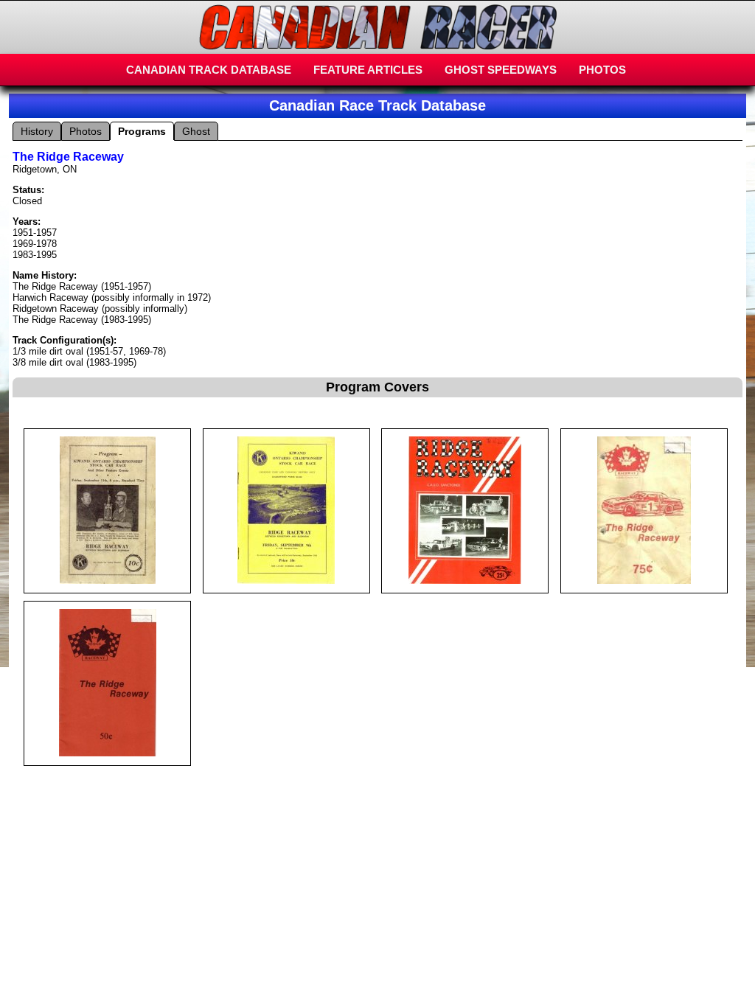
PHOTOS (602, 69)
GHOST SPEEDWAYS (501, 69)
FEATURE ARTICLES (367, 69)
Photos (85, 131)
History (37, 131)
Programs (142, 131)
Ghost (196, 131)
